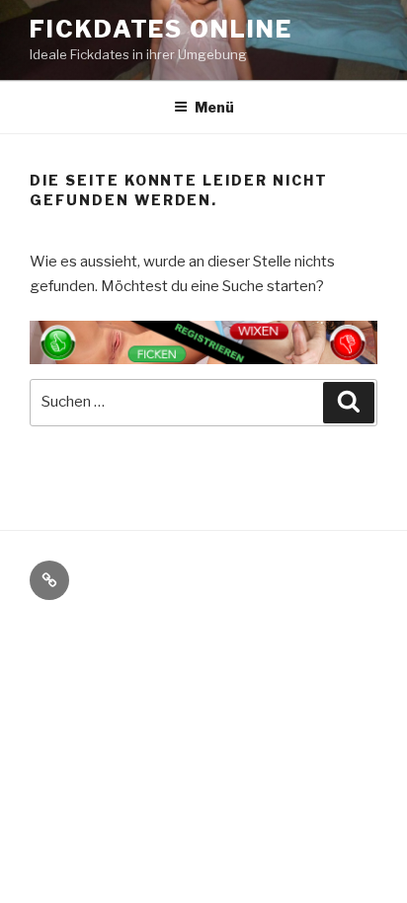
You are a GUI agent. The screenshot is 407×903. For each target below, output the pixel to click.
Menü (214, 107)
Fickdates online (161, 29)
